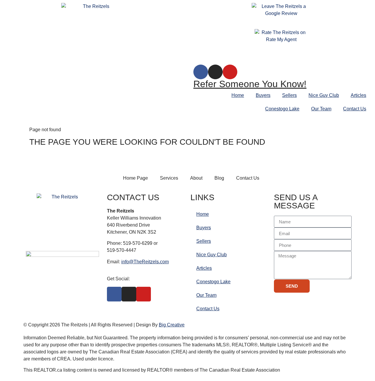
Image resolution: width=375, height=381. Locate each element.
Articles (358, 95)
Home (237, 95)
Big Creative (172, 324)
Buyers (263, 95)
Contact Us (354, 108)
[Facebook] (200, 72)
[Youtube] (230, 72)
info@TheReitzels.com (145, 261)
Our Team (321, 108)
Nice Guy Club (323, 95)
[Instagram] (215, 72)
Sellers (289, 95)
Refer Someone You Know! (249, 84)
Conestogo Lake (282, 108)
